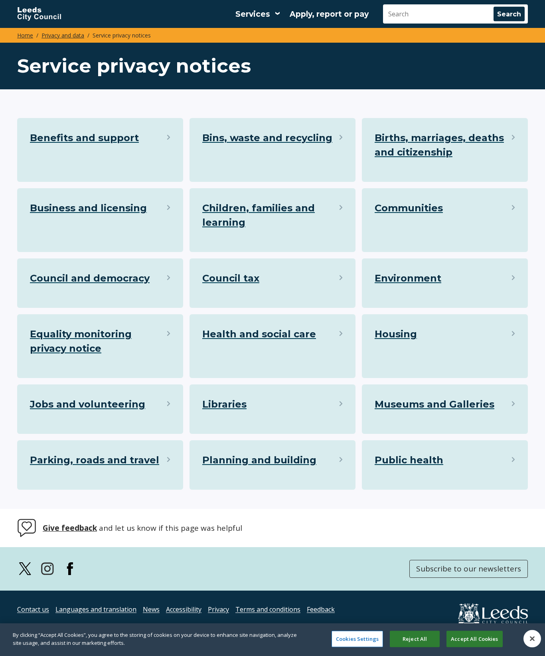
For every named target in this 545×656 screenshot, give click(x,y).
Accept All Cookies (474, 638)
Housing (396, 334)
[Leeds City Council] (39, 14)
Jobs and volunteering (87, 404)
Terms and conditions (267, 609)
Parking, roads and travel (94, 460)
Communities (409, 208)
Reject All (415, 638)
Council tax (230, 278)
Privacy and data (62, 35)
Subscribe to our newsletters (468, 568)
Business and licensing (88, 208)
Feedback (321, 609)
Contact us (33, 609)
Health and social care (259, 334)
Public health (409, 460)
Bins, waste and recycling (267, 138)
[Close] (532, 638)
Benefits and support (84, 138)
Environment (408, 278)
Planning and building (259, 460)
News (151, 609)
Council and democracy (90, 278)
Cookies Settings (357, 638)
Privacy (218, 609)
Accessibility (183, 609)
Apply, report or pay (329, 14)
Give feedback (70, 528)
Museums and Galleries (434, 404)
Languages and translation (95, 609)
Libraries (224, 404)
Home (25, 35)
